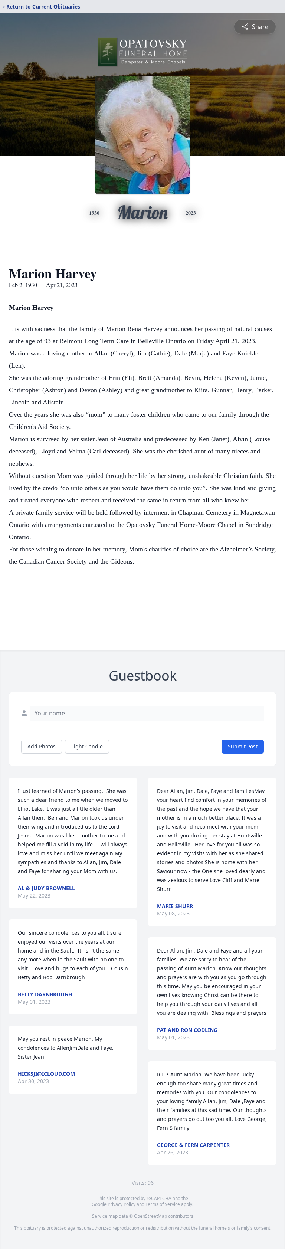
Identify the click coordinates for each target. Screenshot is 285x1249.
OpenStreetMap (150, 1216)
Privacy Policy (121, 1204)
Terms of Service (162, 1204)
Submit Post (243, 746)
